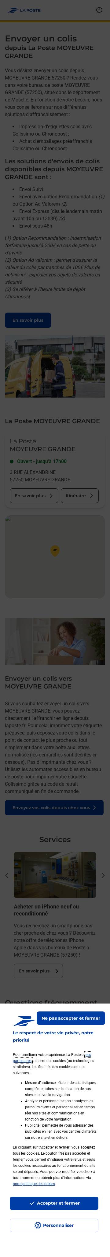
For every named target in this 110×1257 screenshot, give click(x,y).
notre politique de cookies (34, 1184)
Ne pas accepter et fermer (71, 1018)
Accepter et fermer (58, 1203)
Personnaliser (58, 1225)
